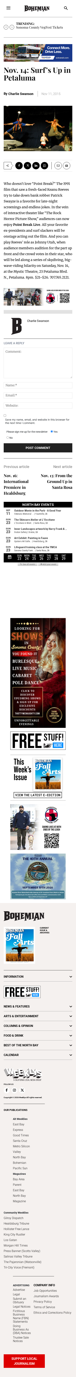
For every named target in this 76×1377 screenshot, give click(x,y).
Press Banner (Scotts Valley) (22, 1251)
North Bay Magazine (19, 1198)
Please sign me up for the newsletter (27, 431)
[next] (12, 27)
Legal (16, 1294)
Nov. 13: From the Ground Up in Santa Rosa (56, 481)
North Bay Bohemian (19, 1160)
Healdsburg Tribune (16, 1223)
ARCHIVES (44, 930)
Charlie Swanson (20, 94)
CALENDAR (11, 1055)
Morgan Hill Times (16, 1245)
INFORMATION (13, 976)
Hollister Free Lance (16, 1229)
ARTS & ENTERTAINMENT (21, 1016)
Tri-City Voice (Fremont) (19, 1267)
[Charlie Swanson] (16, 326)
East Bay (18, 1190)
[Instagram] (14, 1090)
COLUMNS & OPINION (18, 1026)
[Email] (56, 165)
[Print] (66, 165)
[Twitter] (27, 165)
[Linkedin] (36, 165)
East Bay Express (18, 1127)
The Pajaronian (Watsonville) (22, 1262)
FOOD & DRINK (13, 1035)
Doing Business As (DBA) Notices (22, 1329)
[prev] (6, 27)
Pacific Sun (20, 1168)
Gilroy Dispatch (13, 1218)
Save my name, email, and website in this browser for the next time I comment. (37, 421)
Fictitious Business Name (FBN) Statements (21, 1316)
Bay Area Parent (19, 1182)
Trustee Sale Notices (21, 1339)
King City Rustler (14, 1234)
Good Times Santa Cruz (21, 1138)
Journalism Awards (46, 1296)
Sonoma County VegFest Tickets (39, 27)
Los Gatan (10, 1240)
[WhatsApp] (44, 165)
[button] (66, 8)
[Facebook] (19, 165)
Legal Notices (21, 1306)
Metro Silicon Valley (21, 1149)
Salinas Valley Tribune (18, 1256)
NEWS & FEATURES (17, 1006)
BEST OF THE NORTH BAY (21, 1045)
